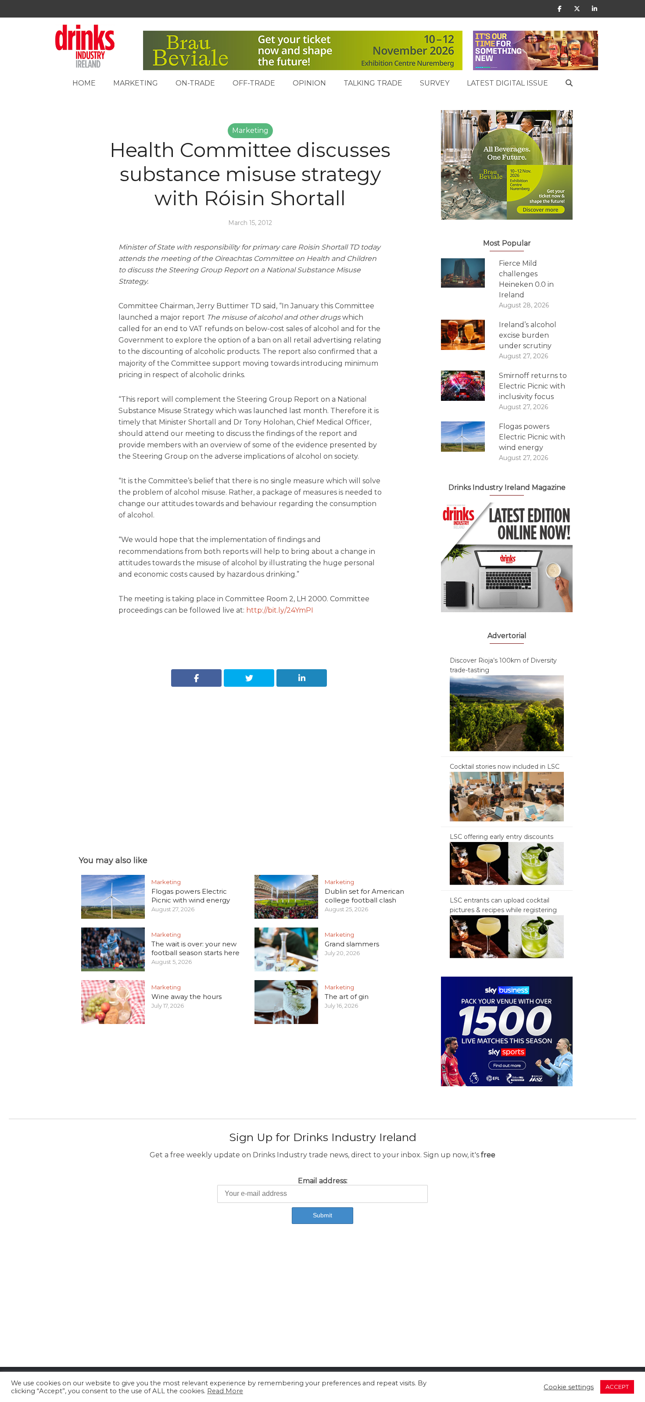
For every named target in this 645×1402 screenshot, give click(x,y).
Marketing (135, 83)
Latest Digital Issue (507, 83)
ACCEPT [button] (617, 1386)
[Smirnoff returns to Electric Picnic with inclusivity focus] (470, 386)
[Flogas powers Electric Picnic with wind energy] (470, 436)
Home (84, 83)
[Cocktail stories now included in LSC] (507, 796)
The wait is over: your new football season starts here (195, 948)
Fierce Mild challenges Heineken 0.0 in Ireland (526, 279)
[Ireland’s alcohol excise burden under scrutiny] (470, 335)
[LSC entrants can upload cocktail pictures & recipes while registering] (507, 936)
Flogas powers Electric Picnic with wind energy (190, 895)
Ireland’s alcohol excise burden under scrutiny (527, 335)
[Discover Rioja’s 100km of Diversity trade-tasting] (507, 713)
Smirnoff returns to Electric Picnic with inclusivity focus (533, 386)
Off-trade (254, 83)
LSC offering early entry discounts (501, 837)
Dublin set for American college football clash (364, 895)
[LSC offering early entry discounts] (507, 863)
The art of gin (347, 996)
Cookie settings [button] (569, 1387)
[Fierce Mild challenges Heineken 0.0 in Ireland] (470, 273)
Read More (225, 1391)
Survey (434, 83)
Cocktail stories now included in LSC (504, 767)
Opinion (309, 83)
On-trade (195, 83)
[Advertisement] (250, 761)
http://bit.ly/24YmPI (279, 610)
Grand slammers (352, 944)
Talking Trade (373, 83)
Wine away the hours (186, 996)
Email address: (323, 1181)
